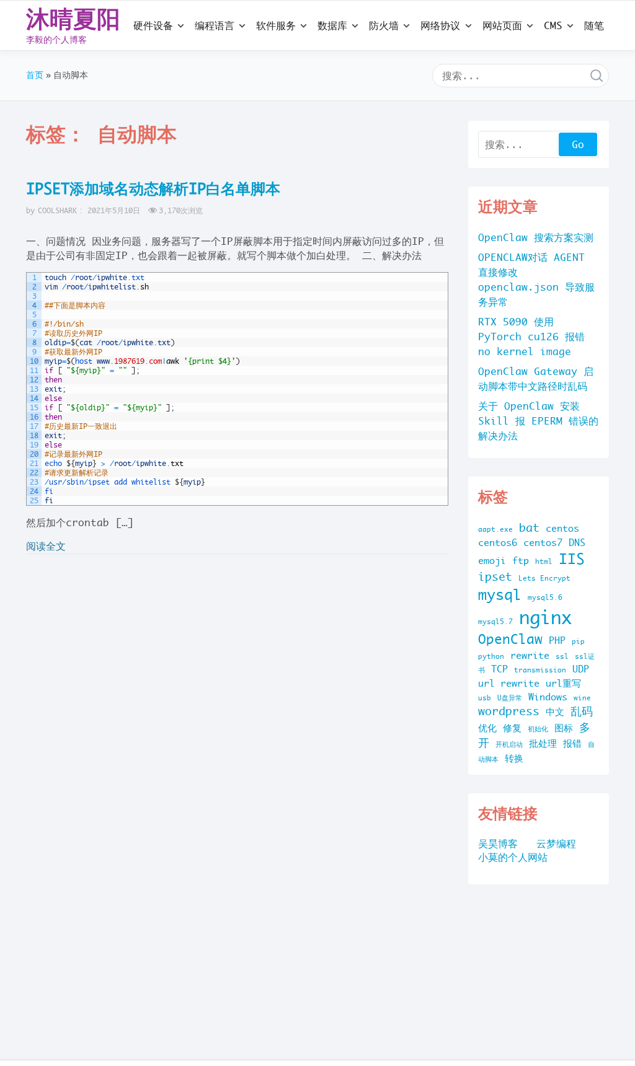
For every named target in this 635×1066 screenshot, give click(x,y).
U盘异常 (509, 698)
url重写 (563, 683)
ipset (495, 577)
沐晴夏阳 (73, 18)
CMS (553, 25)
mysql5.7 (495, 621)
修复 (512, 728)
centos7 (542, 542)
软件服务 (276, 25)
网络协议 (440, 25)
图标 (563, 728)
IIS (572, 559)
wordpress (509, 711)
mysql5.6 (545, 597)
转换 (514, 758)
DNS (577, 542)
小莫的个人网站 (513, 857)
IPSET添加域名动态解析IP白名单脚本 (153, 188)
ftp (520, 560)
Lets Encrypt (544, 578)
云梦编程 (556, 843)
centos (562, 528)
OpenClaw (510, 639)
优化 (487, 728)
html (544, 561)
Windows (547, 697)
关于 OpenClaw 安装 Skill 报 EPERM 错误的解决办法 (538, 421)
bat (529, 528)
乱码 (582, 711)
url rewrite (509, 683)
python (491, 656)
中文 (555, 712)
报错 (572, 743)
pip (578, 641)
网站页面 (502, 25)
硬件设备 (153, 25)
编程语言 (214, 25)
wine (582, 698)
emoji (492, 560)
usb (484, 698)
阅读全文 (46, 546)
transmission (540, 670)
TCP (499, 669)
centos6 (497, 542)
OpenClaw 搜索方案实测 (535, 237)
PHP (557, 640)
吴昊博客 (498, 843)
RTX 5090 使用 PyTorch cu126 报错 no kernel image (531, 336)
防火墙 (384, 25)
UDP (580, 669)
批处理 (543, 743)
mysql (500, 595)
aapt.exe (495, 529)
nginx (545, 617)
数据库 (332, 25)
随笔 (594, 25)
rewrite (529, 655)
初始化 (538, 729)
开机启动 (509, 744)
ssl (562, 656)
